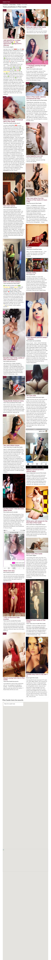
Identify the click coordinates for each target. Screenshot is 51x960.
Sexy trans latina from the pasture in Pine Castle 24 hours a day (36, 199)
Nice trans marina (9, 206)
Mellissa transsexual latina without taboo (35, 470)
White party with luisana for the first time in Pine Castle (36, 522)
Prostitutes (5, 4)
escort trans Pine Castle (34, 554)
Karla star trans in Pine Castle (36, 27)
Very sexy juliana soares (11, 445)
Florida (18, 4)
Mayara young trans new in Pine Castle (14, 678)
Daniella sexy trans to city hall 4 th (36, 675)
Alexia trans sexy (9, 571)
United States (12, 4)
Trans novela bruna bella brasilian (11, 618)
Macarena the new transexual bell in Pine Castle (13, 120)
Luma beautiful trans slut (34, 156)
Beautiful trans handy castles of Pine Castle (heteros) (13, 358)
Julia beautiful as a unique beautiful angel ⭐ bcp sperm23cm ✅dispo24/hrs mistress (12, 42)
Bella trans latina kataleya (11, 281)
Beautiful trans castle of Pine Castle (35, 621)
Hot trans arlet (31, 395)
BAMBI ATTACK (6, 2)
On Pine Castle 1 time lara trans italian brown (13, 509)
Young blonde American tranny (13, 401)
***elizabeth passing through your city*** (36, 66)
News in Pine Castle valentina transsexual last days (36, 97)
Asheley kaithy (31, 273)
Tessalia (29, 247)
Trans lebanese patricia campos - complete (36, 338)
